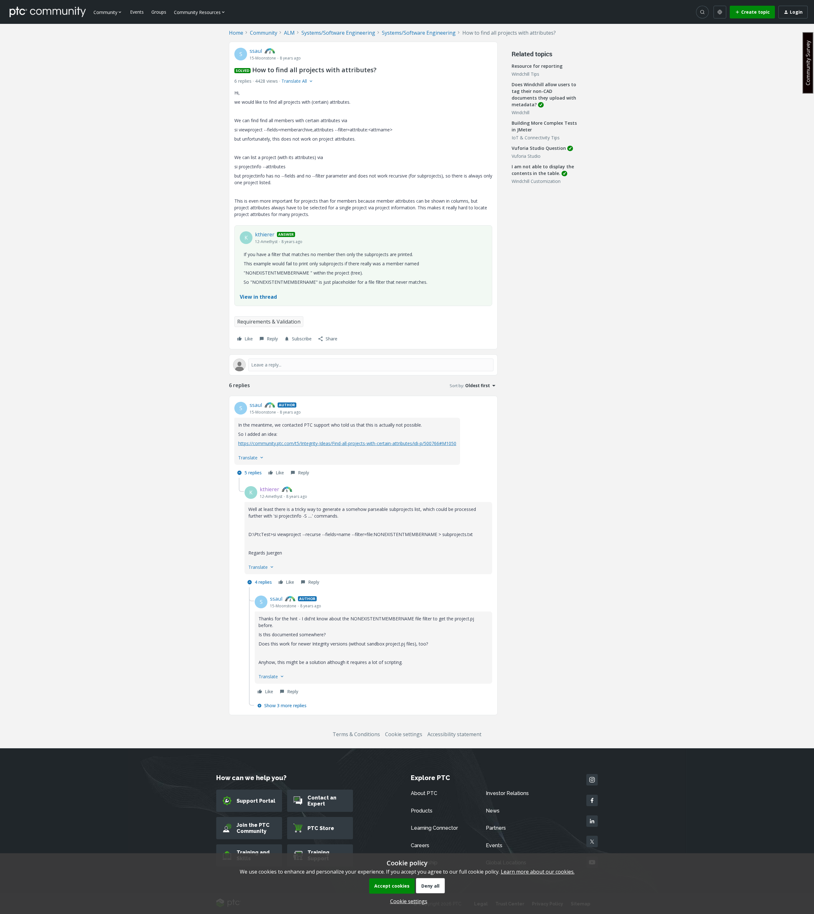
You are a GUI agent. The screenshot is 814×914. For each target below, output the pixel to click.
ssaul (256, 50)
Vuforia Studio (526, 156)
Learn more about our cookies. (538, 871)
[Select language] (720, 12)
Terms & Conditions (356, 734)
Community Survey (807, 62)
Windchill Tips (525, 74)
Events (137, 12)
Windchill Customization (536, 181)
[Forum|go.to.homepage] (48, 12)
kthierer (264, 234)
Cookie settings (403, 734)
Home (236, 32)
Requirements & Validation (268, 321)
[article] (363, 439)
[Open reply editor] (363, 365)
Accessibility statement (454, 734)
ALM (289, 32)
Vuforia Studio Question (539, 148)
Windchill (520, 112)
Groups (158, 12)
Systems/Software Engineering (338, 32)
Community (263, 32)
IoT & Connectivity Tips (536, 138)
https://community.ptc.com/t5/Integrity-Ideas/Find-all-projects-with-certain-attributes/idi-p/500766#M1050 (347, 443)
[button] (752, 12)
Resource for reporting (537, 66)
